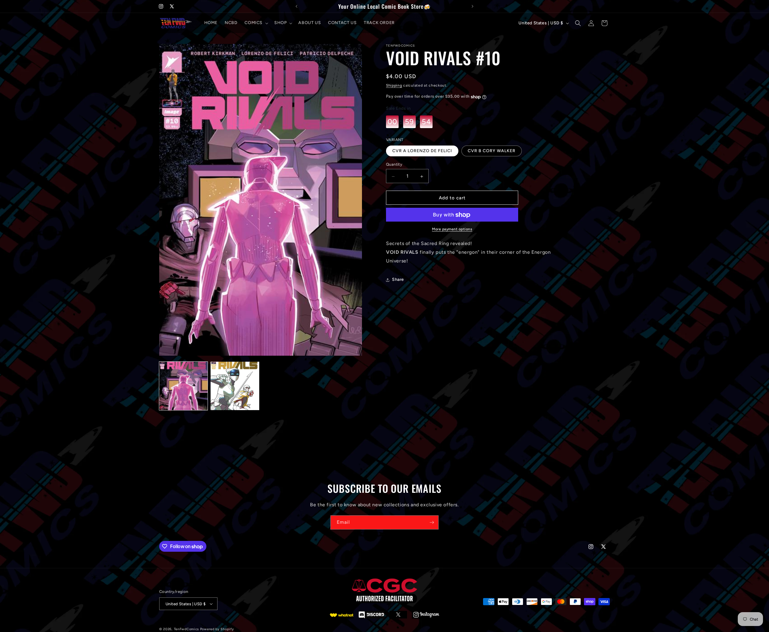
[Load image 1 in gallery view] (183, 386)
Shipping (394, 85)
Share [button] (398, 279)
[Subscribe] (431, 522)
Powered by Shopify (217, 629)
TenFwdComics (186, 629)
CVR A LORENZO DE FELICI (422, 151)
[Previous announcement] (296, 6)
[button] (256, 23)
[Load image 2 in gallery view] (235, 386)
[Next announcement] (472, 6)
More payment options (452, 229)
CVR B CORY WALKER (491, 151)
